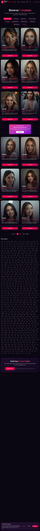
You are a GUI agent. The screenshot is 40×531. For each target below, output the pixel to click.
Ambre (34, 264)
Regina (13, 332)
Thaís (25, 258)
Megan (24, 316)
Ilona (32, 295)
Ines (37, 295)
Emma (17, 243)
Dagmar (11, 278)
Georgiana (17, 290)
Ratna (37, 330)
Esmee (27, 285)
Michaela (10, 318)
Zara (8, 353)
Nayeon (21, 321)
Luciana (26, 255)
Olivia (29, 257)
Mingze (31, 318)
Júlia (11, 300)
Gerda (21, 290)
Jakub (33, 297)
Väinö (2, 346)
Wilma (13, 349)
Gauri (13, 290)
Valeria (9, 346)
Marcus (35, 255)
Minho (37, 318)
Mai (9, 246)
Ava (17, 241)
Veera (19, 346)
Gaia (8, 290)
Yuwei (35, 351)
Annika (2, 267)
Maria (18, 246)
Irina (10, 297)
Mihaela (18, 318)
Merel (37, 316)
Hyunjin (17, 295)
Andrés (21, 265)
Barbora (35, 269)
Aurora (8, 269)
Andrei (18, 265)
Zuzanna (15, 250)
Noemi (2, 325)
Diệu (2, 281)
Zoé (26, 353)
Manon (15, 246)
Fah (12, 253)
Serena (29, 337)
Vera (25, 346)
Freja (35, 243)
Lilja (15, 307)
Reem (9, 332)
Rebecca (5, 332)
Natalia (5, 321)
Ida (22, 295)
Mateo (35, 314)
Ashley (28, 267)
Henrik (33, 293)
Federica (14, 286)
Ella (12, 243)
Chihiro (15, 276)
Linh (4, 246)
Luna (7, 246)
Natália (12, 321)
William (6, 349)
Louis (19, 309)
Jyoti (28, 300)
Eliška (10, 243)
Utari (32, 344)
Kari (13, 302)
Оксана (23, 250)
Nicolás (11, 323)
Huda (5, 295)
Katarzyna (24, 302)
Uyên (35, 344)
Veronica (33, 346)
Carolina (19, 274)
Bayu (5, 271)
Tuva (27, 344)
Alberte (19, 262)
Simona (25, 339)
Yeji (4, 260)
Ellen (28, 283)
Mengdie (33, 316)
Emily (15, 285)
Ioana (35, 253)
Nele (30, 321)
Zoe (23, 353)
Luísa (15, 311)
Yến (10, 351)
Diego (37, 279)
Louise (22, 309)
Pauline (15, 328)
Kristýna (34, 304)
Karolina (16, 302)
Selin (4, 258)
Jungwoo (21, 300)
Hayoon (29, 253)
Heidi (19, 293)
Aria (20, 267)
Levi (10, 307)
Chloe (21, 276)
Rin (33, 257)
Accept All (35, 526)
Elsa (14, 243)
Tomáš (9, 344)
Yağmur (36, 349)
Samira (15, 335)
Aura (5, 269)
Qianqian (6, 330)
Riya (36, 257)
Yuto (32, 351)
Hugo (8, 295)
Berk (20, 271)
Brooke (24, 272)
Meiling (21, 246)
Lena (2, 246)
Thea (24, 342)
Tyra (29, 344)
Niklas (21, 323)
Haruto (6, 293)
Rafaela (19, 330)
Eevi (2, 243)
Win (15, 349)
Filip (33, 286)
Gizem (36, 290)
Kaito (2, 302)
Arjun (25, 267)
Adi (18, 260)
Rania (30, 330)
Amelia (38, 264)
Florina (15, 288)
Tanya (6, 342)
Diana (28, 279)
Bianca (21, 241)
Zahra (2, 353)
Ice (20, 295)
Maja (12, 246)
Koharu (31, 304)
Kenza (2, 304)
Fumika (24, 288)
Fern (27, 286)
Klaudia (27, 304)
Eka (36, 281)
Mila (24, 246)
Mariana (2, 314)
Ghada (24, 290)
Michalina (14, 318)
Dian (25, 279)
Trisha (15, 344)
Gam (10, 290)
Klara (19, 304)
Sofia (13, 258)
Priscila (37, 328)
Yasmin (2, 250)
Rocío (37, 332)
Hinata (2, 295)
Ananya (8, 241)
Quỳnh (10, 330)
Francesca (31, 243)
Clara (26, 276)
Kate (27, 302)
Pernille (21, 328)
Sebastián (5, 337)
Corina (32, 276)
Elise (18, 283)
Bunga (31, 272)
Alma (19, 264)
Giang (27, 290)
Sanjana (18, 335)
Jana (5, 255)
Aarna (10, 260)
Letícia (8, 307)
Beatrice (8, 271)
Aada (27, 250)
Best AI (27, 2)
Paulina (12, 328)
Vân (12, 346)
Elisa (15, 283)
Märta (25, 314)
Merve (17, 257)
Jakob (30, 297)
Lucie (8, 311)
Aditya (22, 260)
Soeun (38, 339)
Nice (7, 323)
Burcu (34, 272)
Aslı (31, 267)
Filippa (37, 286)
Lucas (34, 309)
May (9, 257)
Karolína (14, 255)
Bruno (28, 272)
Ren (15, 332)
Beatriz (12, 271)
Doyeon (20, 281)
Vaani (38, 344)
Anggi (27, 265)
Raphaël (33, 330)
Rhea (28, 332)
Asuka (2, 269)
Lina (25, 307)
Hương (14, 295)
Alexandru (5, 264)
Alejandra (22, 262)
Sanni (25, 335)
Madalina (32, 311)
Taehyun (2, 342)
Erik (24, 285)
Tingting (5, 344)
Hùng (11, 295)
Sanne (22, 335)
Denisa (15, 279)
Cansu (2, 274)
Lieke (13, 307)
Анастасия (19, 250)
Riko (31, 332)
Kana (5, 302)
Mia (7, 318)
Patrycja (2, 328)
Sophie (25, 248)
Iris (12, 297)
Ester (30, 285)
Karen (11, 302)
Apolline (14, 267)
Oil (25, 325)
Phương (28, 328)
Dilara (5, 281)
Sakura (12, 248)
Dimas (8, 281)
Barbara (31, 269)
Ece (31, 281)
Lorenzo (13, 309)
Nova (16, 325)
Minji (29, 246)
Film (1, 288)
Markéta (21, 314)
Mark (18, 314)
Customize (23, 526)
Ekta (2, 283)
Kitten (18, 255)
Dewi (36, 241)
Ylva (19, 351)
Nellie (36, 321)
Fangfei (7, 286)
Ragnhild (23, 330)
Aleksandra (31, 262)
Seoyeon (25, 337)
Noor (34, 246)
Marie (6, 314)
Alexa (2, 264)
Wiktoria (2, 349)
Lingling (30, 307)
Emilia (7, 285)
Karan (8, 302)
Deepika (9, 279)
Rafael (13, 330)
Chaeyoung (3, 276)
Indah (35, 295)
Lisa (1, 309)
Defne (33, 241)
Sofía (18, 248)
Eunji (32, 285)
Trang (12, 344)
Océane (22, 325)
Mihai (22, 318)
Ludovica (11, 311)
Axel (14, 269)
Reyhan (25, 332)
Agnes (36, 260)
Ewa (1, 286)
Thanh (21, 342)
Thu (36, 342)
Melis (30, 316)
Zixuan (21, 353)
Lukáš (21, 311)
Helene (25, 293)
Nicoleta (14, 323)
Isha (18, 297)
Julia (11, 255)
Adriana (25, 260)
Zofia (7, 260)
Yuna (29, 351)
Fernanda (26, 243)
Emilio (13, 285)
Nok (26, 257)
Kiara (8, 304)
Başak (2, 271)
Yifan (13, 351)
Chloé (30, 241)
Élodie (34, 283)
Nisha (32, 323)
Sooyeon (21, 248)
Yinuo (5, 250)
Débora (5, 279)
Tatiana (14, 342)
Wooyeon (18, 349)
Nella (33, 321)
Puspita (2, 330)
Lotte (16, 309)
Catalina (27, 274)
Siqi (10, 258)
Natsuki (15, 321)
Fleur (9, 288)
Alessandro (36, 262)
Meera (20, 316)
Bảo (28, 269)
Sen (18, 337)
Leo (5, 307)
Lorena (9, 309)
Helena (22, 293)
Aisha (30, 250)
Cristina (2, 278)
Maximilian (13, 316)
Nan (31, 246)
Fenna (24, 286)
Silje (22, 339)
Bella (15, 271)
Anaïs (11, 265)
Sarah (2, 337)
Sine (32, 339)
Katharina (34, 302)
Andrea (14, 265)
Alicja (14, 264)
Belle (18, 271)
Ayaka (17, 269)
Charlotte (7, 276)
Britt (19, 272)
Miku (28, 318)
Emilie (10, 285)
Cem (34, 274)
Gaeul (5, 290)
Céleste (30, 274)
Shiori (36, 337)
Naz (24, 321)
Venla (22, 346)
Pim (1, 248)
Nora (37, 246)
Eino (34, 281)
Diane (34, 279)
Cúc (5, 278)
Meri (2, 318)
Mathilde (2, 316)
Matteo (10, 316)
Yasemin (7, 351)
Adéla (2, 241)
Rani (31, 257)
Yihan (16, 351)
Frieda (21, 288)
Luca (31, 309)
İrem (8, 297)
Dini (13, 281)
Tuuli (24, 344)
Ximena (30, 349)
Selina (13, 337)
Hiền (35, 293)
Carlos (5, 274)
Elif (7, 243)
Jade (24, 297)
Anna (32, 265)
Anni (37, 265)
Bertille (24, 271)
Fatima (15, 253)
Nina (26, 323)
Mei (14, 257)
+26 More (24, 24)
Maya (11, 257)
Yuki (8, 250)
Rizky (34, 332)
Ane (24, 265)
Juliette (17, 300)
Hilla (38, 293)
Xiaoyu (36, 248)
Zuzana (29, 353)
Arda (18, 267)
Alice (11, 264)
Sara (2, 258)
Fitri (6, 288)
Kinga (16, 304)
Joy (8, 300)
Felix (18, 286)
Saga (8, 335)
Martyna (31, 314)
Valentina (32, 248)
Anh (29, 265)
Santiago (28, 335)
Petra (25, 328)
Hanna (26, 253)
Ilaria (29, 295)
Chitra (18, 276)
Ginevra (30, 290)
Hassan (9, 293)
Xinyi (33, 349)
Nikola (24, 323)
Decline (29, 526)
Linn (33, 307)
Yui (24, 351)
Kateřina (30, 302)
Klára (24, 304)
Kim (13, 304)
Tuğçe (21, 344)
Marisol (15, 314)
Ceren (37, 274)
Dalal (14, 278)
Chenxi (11, 276)
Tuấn (18, 344)
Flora (12, 288)
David (36, 278)
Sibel (5, 339)
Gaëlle (2, 290)
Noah (35, 323)
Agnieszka (6, 262)
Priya (7, 248)
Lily (20, 307)
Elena (4, 243)
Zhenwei (17, 353)
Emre (21, 285)
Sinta (34, 339)
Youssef (22, 351)
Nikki (17, 323)
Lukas (18, 311)
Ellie (30, 283)
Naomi (2, 321)
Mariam (2, 257)
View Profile (10, 55)
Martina (6, 257)
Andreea (11, 241)
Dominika (16, 281)
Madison (36, 311)
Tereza (29, 248)
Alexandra (36, 250)
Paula (6, 328)
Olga (27, 325)
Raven (2, 332)
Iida (26, 295)
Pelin (18, 328)
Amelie (5, 265)
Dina (10, 281)
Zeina (14, 353)
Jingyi (8, 255)
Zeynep (11, 250)
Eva (35, 285)
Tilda (2, 344)
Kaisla (37, 300)
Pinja (31, 328)
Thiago (33, 342)
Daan (8, 278)
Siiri (20, 339)
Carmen (12, 274)
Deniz (22, 279)
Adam (13, 260)
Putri (9, 248)
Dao (33, 278)
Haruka (2, 293)
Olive (30, 325)
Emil (1, 285)
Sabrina (5, 335)
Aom (11, 267)
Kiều (11, 304)
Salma (12, 335)
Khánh (5, 304)
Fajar (4, 286)
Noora (5, 325)
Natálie (20, 257)
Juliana (14, 300)
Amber (28, 264)
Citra (24, 276)
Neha (27, 321)
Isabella (2, 255)
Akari (13, 262)
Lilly (18, 307)
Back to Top (9, 368)
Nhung (5, 323)
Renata (18, 332)
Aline (17, 264)
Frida (18, 288)
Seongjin (21, 337)
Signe (8, 339)
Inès (32, 253)
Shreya (2, 339)
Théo (30, 342)
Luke (24, 311)
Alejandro (26, 262)
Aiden (10, 262)
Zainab (5, 353)
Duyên (26, 281)
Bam (23, 269)
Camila (24, 241)
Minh (34, 318)
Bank (25, 269)
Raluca (27, 330)
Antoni (9, 267)
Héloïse (29, 293)
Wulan (23, 349)
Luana (28, 309)
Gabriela (18, 253)
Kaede (34, 300)
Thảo (28, 258)
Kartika (20, 302)
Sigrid (7, 258)
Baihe (20, 269)
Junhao (25, 300)
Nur (19, 325)
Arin (23, 267)
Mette (5, 318)
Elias (13, 283)
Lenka (2, 307)
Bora (10, 272)
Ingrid (2, 297)
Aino (5, 241)
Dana (17, 278)
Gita (33, 290)
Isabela (15, 297)
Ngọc (23, 257)
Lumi (26, 311)
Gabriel (28, 288)
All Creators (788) (7, 18)
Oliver (33, 325)
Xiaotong (26, 349)
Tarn (11, 342)
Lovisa (25, 309)
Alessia (33, 250)
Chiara (27, 241)
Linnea (36, 307)
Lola (6, 309)
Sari (15, 248)
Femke (21, 286)
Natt (18, 321)
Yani (1, 351)
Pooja (34, 328)
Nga (1, 323)
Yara (4, 351)
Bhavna (27, 271)
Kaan (31, 300)
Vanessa (15, 346)
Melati (27, 316)
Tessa (22, 258)
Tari (9, 342)
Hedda (12, 293)
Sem (15, 337)
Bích (2, 272)
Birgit (4, 272)
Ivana (21, 297)
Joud (6, 300)
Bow (12, 272)
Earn (29, 281)
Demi (12, 279)
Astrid (15, 241)
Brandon (16, 272)
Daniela (20, 278)
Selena (10, 337)
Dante (31, 278)
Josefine (2, 300)
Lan (20, 255)
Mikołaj (25, 318)
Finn (4, 288)
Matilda (6, 316)
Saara (2, 335)
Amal (25, 264)
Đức (23, 281)
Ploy (4, 248)
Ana (8, 265)
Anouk (5, 267)
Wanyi (2, 260)
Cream (36, 276)
